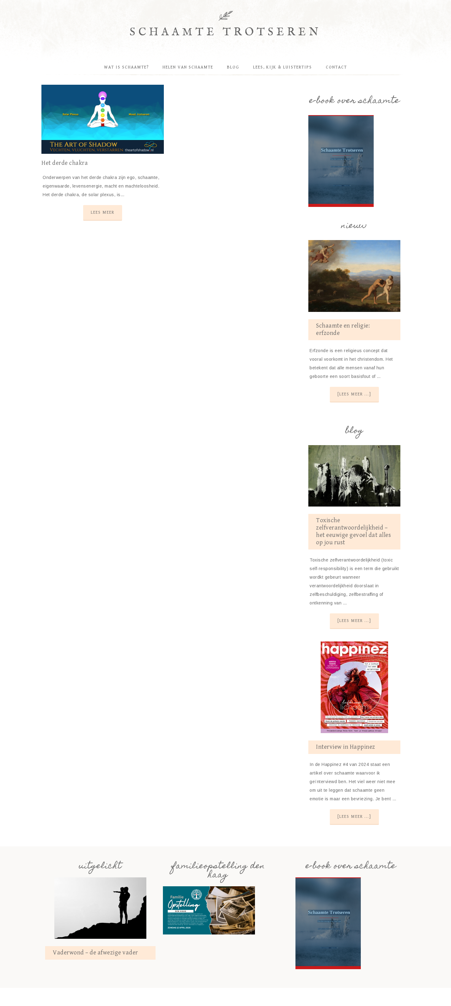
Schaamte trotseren (226, 32)
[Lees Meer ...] (354, 394)
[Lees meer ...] (354, 620)
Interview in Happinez (345, 747)
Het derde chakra (64, 163)
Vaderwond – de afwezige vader (95, 952)
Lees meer (102, 212)
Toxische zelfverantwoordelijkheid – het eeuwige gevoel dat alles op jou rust (353, 531)
